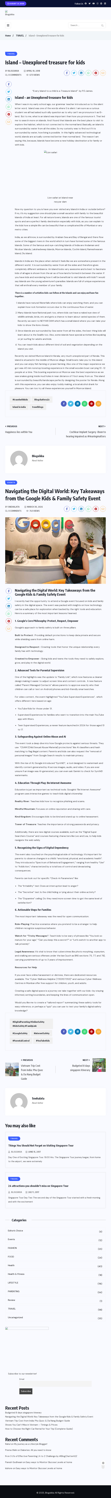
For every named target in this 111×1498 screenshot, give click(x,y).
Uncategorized (55, 1318)
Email (21, 1379)
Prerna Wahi (11, 1450)
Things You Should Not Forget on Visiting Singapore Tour (41, 1145)
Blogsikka (16, 1152)
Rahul (7, 1444)
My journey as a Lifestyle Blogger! (30, 1444)
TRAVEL (20, 35)
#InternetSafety (41, 1033)
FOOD (55, 1257)
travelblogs (37, 407)
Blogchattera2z (42, 399)
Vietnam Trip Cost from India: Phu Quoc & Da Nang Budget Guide (37, 1420)
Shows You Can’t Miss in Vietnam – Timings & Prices (31, 1424)
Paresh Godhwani (13, 1462)
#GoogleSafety (20, 1033)
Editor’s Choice (55, 1231)
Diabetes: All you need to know (36, 1450)
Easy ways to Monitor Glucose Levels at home (49, 1462)
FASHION (55, 1249)
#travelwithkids (20, 399)
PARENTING (55, 1292)
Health (55, 1266)
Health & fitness (55, 1275)
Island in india (19, 407)
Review (55, 1301)
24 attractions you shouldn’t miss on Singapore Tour (38, 1185)
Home (8, 35)
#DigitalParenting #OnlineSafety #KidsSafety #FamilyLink (28, 1024)
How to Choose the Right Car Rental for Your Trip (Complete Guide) (39, 1428)
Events (55, 1240)
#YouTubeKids (43, 1040)
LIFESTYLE (55, 1283)
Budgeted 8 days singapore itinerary (23, 1412)
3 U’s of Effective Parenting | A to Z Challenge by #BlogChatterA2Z (43, 1456)
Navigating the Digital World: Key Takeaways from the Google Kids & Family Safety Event (49, 1416)
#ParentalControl (21, 1040)
